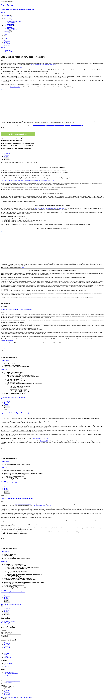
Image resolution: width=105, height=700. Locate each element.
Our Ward (6, 654)
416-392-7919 (9, 682)
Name (2, 630)
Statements (6, 664)
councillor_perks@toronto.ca (13, 681)
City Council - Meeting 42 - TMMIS (42, 505)
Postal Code (3, 633)
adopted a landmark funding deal (23, 504)
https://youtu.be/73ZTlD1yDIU (40, 438)
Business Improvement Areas (11, 673)
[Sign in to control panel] (1, 697)
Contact (5, 656)
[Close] (2, 606)
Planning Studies (8, 675)
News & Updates (8, 50)
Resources (6, 666)
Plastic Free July (44, 441)
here (21, 67)
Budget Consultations (15, 87)
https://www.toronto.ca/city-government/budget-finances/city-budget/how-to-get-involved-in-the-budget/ (58, 125)
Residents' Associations (9, 672)
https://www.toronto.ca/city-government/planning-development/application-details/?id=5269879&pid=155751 (27, 180)
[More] (10, 15)
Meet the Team (7, 657)
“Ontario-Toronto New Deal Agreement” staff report (43, 64)
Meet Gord (6, 653)
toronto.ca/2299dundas (7, 340)
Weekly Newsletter (8, 51)
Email (5, 632)
